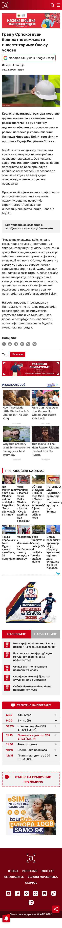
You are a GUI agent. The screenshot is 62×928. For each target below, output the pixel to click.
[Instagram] (26, 893)
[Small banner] (31, 602)
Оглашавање (14, 876)
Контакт (47, 871)
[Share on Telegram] (16, 344)
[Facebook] (17, 893)
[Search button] (52, 5)
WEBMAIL (31, 882)
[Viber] (31, 903)
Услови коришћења (43, 876)
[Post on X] (22, 344)
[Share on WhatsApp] (28, 344)
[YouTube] (8, 893)
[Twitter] (35, 893)
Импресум (30, 871)
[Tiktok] (53, 893)
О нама (13, 871)
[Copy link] (4, 344)
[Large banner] (31, 20)
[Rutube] (44, 893)
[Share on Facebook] (10, 344)
